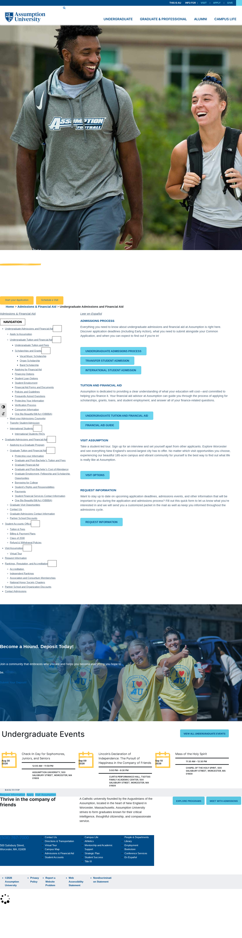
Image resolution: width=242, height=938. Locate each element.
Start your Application (16, 299)
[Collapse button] (57, 328)
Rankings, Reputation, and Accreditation (26, 563)
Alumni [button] (200, 19)
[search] (64, 7)
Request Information (16, 558)
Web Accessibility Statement (76, 881)
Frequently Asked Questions (30, 396)
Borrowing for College (26, 482)
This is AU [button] (175, 2)
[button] (239, 3)
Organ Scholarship (30, 360)
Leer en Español (91, 313)
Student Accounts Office (18, 523)
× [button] (4, 909)
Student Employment (26, 382)
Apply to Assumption (21, 334)
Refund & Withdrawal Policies (25, 542)
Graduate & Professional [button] (163, 19)
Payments (20, 491)
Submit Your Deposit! (13, 682)
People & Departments (136, 837)
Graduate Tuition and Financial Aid (28, 450)
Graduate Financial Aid (27, 464)
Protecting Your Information (29, 400)
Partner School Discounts (23, 518)
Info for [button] (190, 2)
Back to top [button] (12, 790)
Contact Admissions (16, 591)
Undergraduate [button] (118, 19)
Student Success (94, 857)
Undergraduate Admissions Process (113, 351)
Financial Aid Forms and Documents (34, 387)
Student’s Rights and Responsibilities (34, 487)
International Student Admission (110, 370)
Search (7, 927)
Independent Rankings (22, 573)
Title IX (88, 861)
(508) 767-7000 (14, 837)
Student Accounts (54, 857)
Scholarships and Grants (28, 350)
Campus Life (91, 837)
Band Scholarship (29, 365)
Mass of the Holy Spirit (191, 754)
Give (230, 2)
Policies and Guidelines (27, 391)
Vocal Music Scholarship (33, 356)
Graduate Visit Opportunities (25, 504)
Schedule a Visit (49, 299)
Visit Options (95, 475)
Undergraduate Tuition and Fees (32, 345)
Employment (131, 845)
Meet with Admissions (224, 801)
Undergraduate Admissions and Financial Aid (29, 328)
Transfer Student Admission (25, 422)
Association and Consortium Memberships (33, 577)
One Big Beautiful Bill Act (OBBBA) (33, 414)
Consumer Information (27, 409)
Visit (204, 2)
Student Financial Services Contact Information (40, 496)
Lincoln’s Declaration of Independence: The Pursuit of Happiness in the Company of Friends (125, 758)
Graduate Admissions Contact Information (32, 513)
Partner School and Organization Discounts (28, 586)
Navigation (12, 322)
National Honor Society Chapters (27, 582)
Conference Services (135, 853)
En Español (130, 857)
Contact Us (16, 509)
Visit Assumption (14, 548)
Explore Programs (188, 801)
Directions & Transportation (59, 841)
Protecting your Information (29, 456)
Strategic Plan (92, 853)
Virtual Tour (16, 553)
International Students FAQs (30, 433)
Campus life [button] (225, 19)
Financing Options (24, 374)
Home (10, 306)
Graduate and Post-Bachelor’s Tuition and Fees (40, 460)
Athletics (89, 841)
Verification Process (25, 405)
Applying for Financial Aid (28, 369)
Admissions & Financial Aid (36, 306)
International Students (21, 428)
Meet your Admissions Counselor (28, 418)
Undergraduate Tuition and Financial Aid (31, 339)
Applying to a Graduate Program (27, 444)
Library (128, 841)
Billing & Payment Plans (23, 533)
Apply (217, 2)
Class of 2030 (17, 538)
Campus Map (52, 849)
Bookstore (129, 849)
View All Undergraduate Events (204, 733)
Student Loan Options (26, 378)
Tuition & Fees (17, 529)
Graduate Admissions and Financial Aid (26, 439)
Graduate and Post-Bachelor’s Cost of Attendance (41, 469)
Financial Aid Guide (99, 425)
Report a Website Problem (50, 881)
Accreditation (17, 569)
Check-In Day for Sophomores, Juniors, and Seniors (43, 756)
